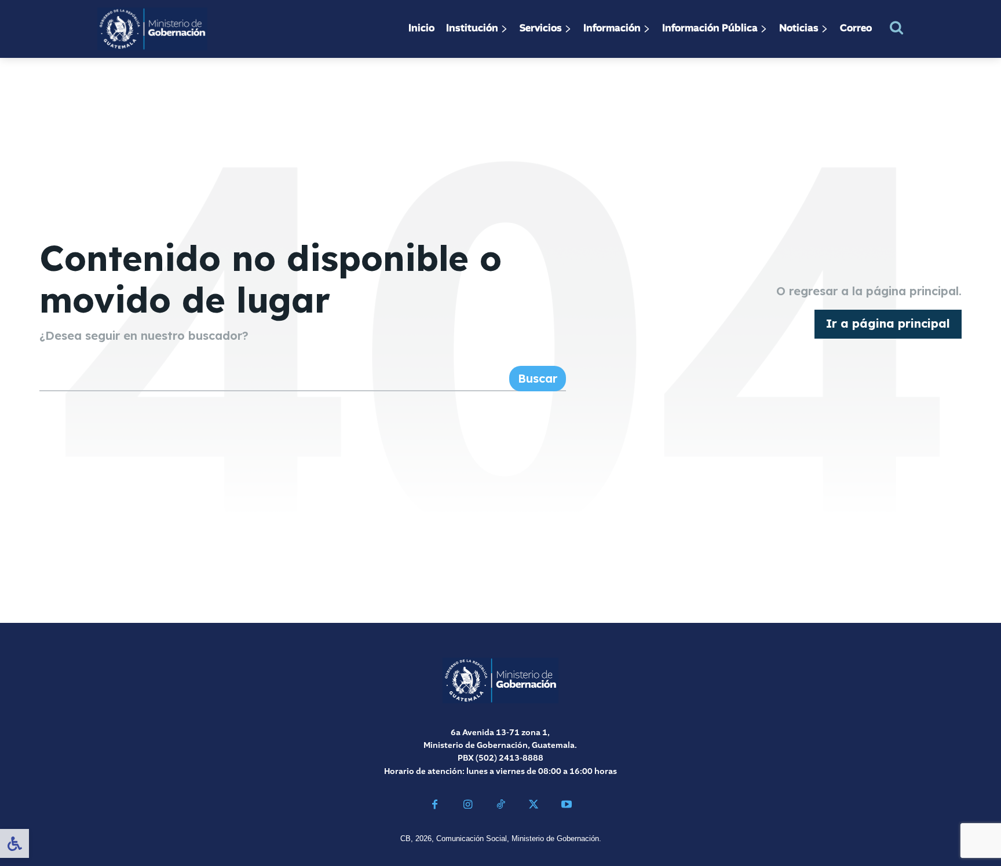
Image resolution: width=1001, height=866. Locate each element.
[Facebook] (434, 806)
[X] (533, 806)
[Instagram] (467, 806)
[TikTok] (500, 806)
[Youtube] (566, 806)
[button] (896, 27)
